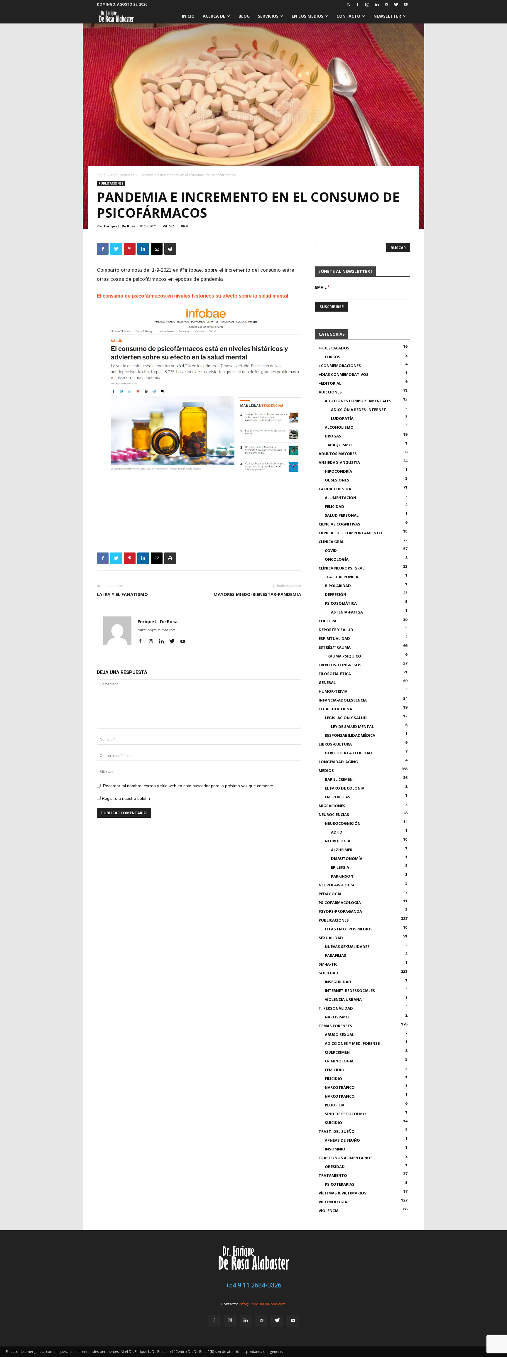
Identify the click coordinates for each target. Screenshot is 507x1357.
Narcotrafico (340, 1096)
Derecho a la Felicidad (348, 753)
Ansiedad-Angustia (339, 462)
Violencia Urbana (343, 999)
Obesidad (335, 1166)
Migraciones (332, 805)
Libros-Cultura (335, 744)
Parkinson (342, 876)
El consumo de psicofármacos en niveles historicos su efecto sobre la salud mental (193, 296)
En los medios (307, 16)
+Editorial (330, 383)
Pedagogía (330, 893)
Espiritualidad (334, 638)
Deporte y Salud (336, 629)
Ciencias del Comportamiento (350, 532)
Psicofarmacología (340, 902)
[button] (348, 4)
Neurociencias (334, 814)
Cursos (332, 356)
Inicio (188, 16)
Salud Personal (342, 515)
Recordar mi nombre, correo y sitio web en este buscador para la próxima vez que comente (188, 785)
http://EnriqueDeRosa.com (156, 630)
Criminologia (339, 1061)
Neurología (337, 841)
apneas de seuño (342, 1140)
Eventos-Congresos (340, 664)
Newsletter (387, 16)
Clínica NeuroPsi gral (341, 568)
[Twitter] (396, 4)
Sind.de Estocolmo (345, 1113)
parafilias (335, 955)
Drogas (333, 436)
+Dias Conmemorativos (344, 374)
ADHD (336, 832)
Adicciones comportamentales (358, 400)
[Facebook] (357, 4)
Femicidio (334, 1069)
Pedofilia (334, 1105)
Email (322, 287)
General (327, 682)
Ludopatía (342, 418)
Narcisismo (337, 1017)
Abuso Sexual (339, 1034)
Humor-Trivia (333, 691)
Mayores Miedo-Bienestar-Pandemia (257, 594)
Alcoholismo (339, 427)
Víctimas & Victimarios (342, 1193)
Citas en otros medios (349, 929)
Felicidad (334, 506)
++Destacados (334, 348)
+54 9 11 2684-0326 (253, 1285)
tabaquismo (338, 444)
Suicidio (333, 1122)
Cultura (328, 620)
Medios (326, 770)
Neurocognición (343, 823)
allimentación (340, 497)
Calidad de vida (335, 488)
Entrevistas (337, 797)
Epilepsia (340, 867)
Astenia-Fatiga (347, 612)
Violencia (329, 1210)
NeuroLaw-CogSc (337, 885)
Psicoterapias (339, 1184)
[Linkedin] (376, 4)
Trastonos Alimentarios (346, 1157)
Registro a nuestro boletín (125, 798)
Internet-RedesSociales (350, 990)
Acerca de (214, 16)
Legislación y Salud (346, 717)
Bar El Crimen (339, 779)
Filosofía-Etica (335, 673)
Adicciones (330, 392)
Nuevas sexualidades (347, 946)
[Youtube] (405, 4)
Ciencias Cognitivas (339, 524)
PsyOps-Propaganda (340, 911)
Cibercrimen (337, 1052)
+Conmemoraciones (340, 365)
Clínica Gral (331, 541)
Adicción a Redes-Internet (358, 409)
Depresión (335, 594)
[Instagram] (367, 4)
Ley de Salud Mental (352, 726)
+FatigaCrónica (341, 576)
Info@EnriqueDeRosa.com (262, 1304)
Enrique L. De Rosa (120, 226)
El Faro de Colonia (344, 788)
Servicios (268, 16)
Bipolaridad (338, 585)
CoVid (331, 550)
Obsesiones (337, 480)
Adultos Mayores (338, 453)
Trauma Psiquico (343, 656)
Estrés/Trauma (335, 647)
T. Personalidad (336, 1008)
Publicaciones (122, 175)
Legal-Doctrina (335, 709)
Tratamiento (333, 1175)
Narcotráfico (340, 1087)
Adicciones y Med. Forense (352, 1043)
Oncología (337, 559)
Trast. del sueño (337, 1131)
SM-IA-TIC (328, 964)
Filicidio (333, 1078)
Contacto (348, 16)
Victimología (333, 1201)
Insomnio (335, 1149)
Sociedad (328, 973)
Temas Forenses (335, 1025)
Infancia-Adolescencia (343, 700)
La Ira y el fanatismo (122, 594)
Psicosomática (341, 603)
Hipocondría (338, 471)
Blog (244, 16)
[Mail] (386, 4)
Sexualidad (331, 937)
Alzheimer (341, 849)
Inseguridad (338, 981)
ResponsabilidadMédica (350, 735)
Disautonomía (346, 858)
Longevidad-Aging (338, 761)
